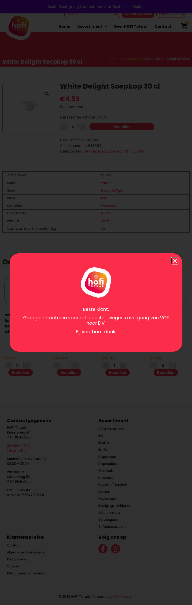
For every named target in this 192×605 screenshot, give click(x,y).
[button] (175, 261)
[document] (96, 302)
